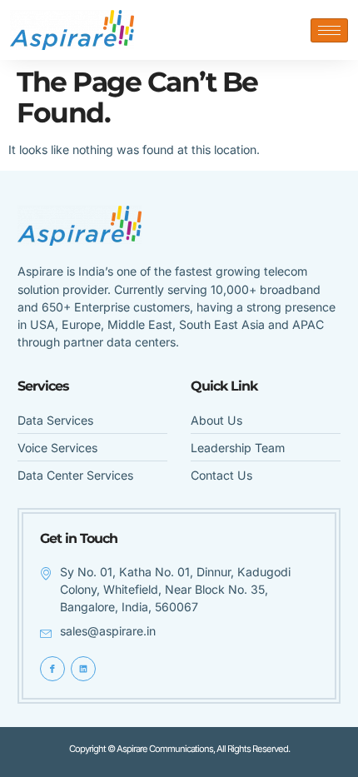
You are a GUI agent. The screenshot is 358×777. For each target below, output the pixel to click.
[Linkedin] (83, 668)
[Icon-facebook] (52, 668)
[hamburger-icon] (329, 30)
